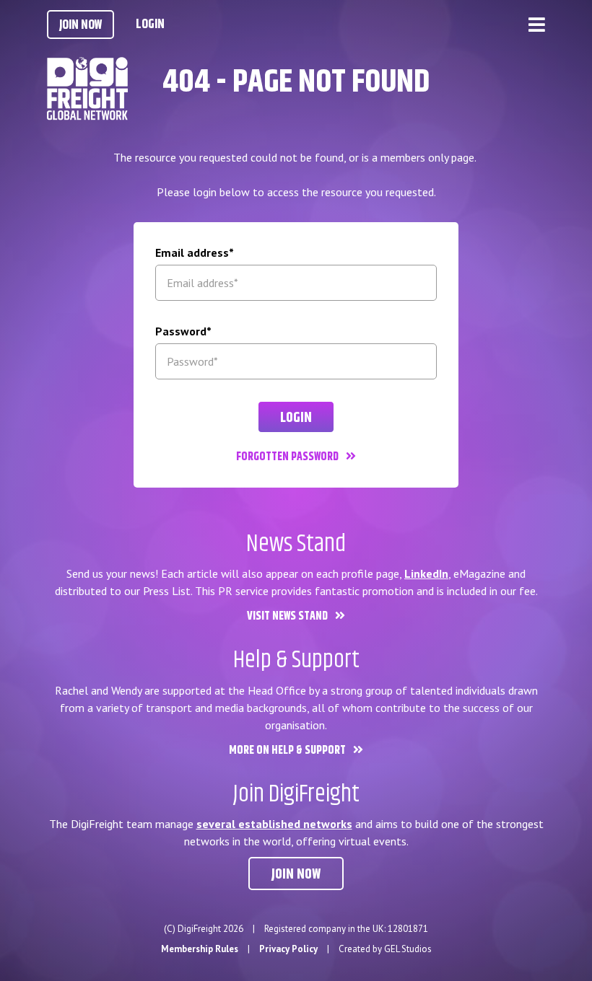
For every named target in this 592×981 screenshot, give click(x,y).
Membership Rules (199, 949)
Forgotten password (287, 457)
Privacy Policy (288, 949)
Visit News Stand (287, 616)
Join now (296, 874)
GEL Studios (408, 949)
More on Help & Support (287, 751)
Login (150, 24)
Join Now (80, 25)
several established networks (274, 824)
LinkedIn (426, 573)
